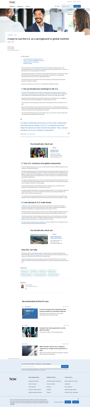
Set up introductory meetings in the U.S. (33, 59)
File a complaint (68, 386)
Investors (49, 392)
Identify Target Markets (27, 274)
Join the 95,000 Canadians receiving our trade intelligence (36, 364)
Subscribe (64, 366)
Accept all (75, 402)
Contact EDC (67, 384)
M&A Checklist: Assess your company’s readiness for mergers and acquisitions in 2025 (53, 348)
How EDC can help (27, 63)
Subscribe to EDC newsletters (71, 392)
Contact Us (77, 6)
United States (33, 271)
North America (25, 271)
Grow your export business (35, 389)
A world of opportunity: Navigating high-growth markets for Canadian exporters (53, 310)
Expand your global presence (35, 392)
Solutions (12, 6)
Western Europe (51, 271)
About (27, 6)
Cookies (12, 404)
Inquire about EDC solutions (71, 381)
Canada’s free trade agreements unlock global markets (53, 329)
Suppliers (49, 389)
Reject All (68, 402)
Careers (74, 1)
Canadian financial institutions (54, 381)
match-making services (38, 254)
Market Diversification (53, 274)
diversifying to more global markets (41, 69)
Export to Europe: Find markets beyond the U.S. (56, 237)
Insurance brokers (51, 384)
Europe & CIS (42, 271)
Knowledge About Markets (40, 274)
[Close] (78, 399)
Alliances (49, 386)
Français (79, 1)
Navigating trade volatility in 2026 (54, 150)
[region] (45, 402)
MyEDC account (31, 259)
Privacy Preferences (58, 402)
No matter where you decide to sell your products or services (35, 222)
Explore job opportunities (70, 389)
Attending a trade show (26, 207)
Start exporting (32, 386)
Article (15, 34)
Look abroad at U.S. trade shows (31, 62)
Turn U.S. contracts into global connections (33, 60)
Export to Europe (32, 384)
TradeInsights (10, 34)
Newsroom (69, 1)
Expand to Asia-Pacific (34, 381)
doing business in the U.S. (35, 167)
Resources (20, 6)
